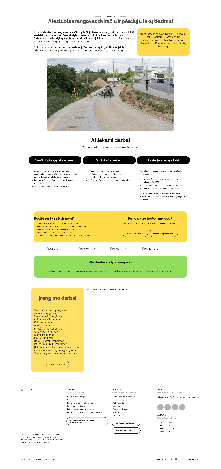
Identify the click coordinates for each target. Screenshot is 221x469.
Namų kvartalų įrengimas (49, 340)
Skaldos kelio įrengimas (48, 316)
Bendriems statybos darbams (127, 270)
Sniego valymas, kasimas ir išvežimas (56, 353)
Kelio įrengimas (43, 322)
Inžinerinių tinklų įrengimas (50, 343)
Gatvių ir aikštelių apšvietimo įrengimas (57, 346)
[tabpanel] (137, 289)
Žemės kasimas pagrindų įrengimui (55, 350)
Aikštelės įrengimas (46, 331)
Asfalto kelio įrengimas (47, 319)
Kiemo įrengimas (44, 334)
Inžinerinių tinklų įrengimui (159, 270)
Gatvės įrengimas (44, 325)
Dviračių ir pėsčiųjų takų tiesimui (92, 270)
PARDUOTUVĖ (161, 459)
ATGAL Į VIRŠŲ (194, 459)
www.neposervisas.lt (29, 459)
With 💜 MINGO (176, 459)
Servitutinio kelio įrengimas (50, 310)
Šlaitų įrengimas (44, 337)
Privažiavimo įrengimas (48, 328)
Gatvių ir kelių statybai (59, 270)
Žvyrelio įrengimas (45, 313)
